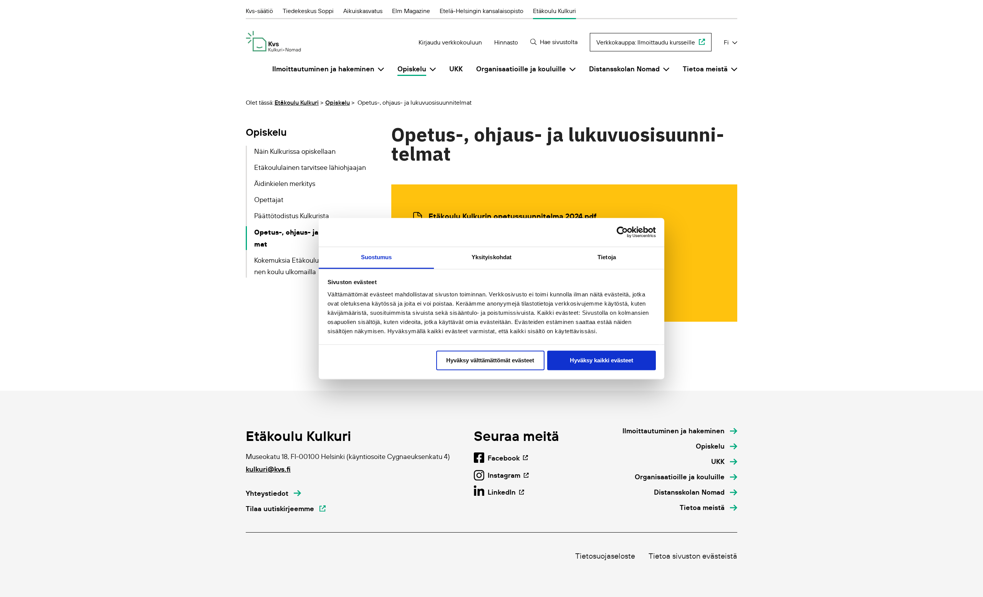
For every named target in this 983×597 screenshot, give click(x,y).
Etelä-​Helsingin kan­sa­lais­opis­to (481, 11)
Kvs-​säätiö (259, 11)
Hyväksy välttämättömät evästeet (490, 360)
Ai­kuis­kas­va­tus (362, 11)
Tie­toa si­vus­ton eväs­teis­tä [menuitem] (693, 556)
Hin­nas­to (506, 42)
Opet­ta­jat (268, 200)
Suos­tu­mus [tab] (376, 257)
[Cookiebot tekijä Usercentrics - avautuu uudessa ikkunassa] (622, 232)
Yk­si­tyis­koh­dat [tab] (491, 257)
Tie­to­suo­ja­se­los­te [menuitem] (605, 556)
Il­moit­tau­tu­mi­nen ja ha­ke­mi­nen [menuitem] (323, 68)
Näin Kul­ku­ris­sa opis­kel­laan (295, 151)
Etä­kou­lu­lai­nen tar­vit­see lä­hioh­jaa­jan (310, 167)
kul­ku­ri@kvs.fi (268, 469)
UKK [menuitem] (456, 68)
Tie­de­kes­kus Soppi (308, 11)
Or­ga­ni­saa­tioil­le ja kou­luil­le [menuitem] (521, 68)
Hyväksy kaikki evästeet (601, 360)
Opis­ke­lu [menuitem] (411, 68)
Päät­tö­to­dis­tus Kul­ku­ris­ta (291, 216)
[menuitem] (679, 431)
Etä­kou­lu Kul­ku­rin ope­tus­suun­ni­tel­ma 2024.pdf (512, 216)
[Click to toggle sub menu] (381, 69)
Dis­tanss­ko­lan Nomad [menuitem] (624, 68)
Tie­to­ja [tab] (606, 257)
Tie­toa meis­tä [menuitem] (705, 68)
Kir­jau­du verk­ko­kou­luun (450, 42)
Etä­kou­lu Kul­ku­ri (554, 11)
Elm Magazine (411, 11)
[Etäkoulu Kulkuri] (273, 41)
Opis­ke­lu (337, 102)
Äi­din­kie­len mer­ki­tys (284, 183)
